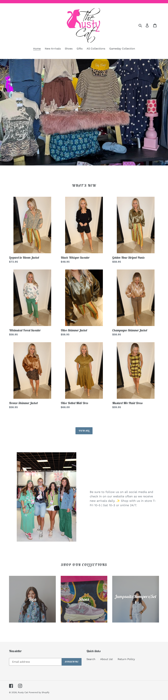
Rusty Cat (23, 692)
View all (84, 430)
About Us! (106, 659)
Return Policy (126, 659)
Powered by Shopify (39, 692)
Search (90, 659)
